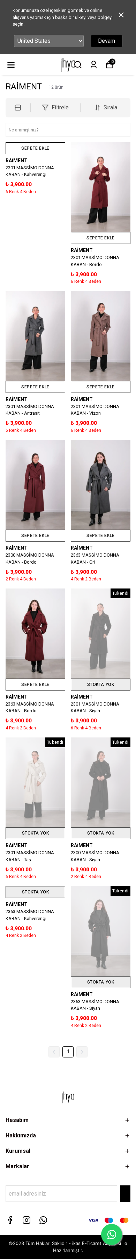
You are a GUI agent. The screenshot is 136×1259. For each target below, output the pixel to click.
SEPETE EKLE (35, 148)
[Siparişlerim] (93, 64)
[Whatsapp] (43, 1220)
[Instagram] (26, 1220)
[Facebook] (10, 1220)
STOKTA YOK (100, 684)
